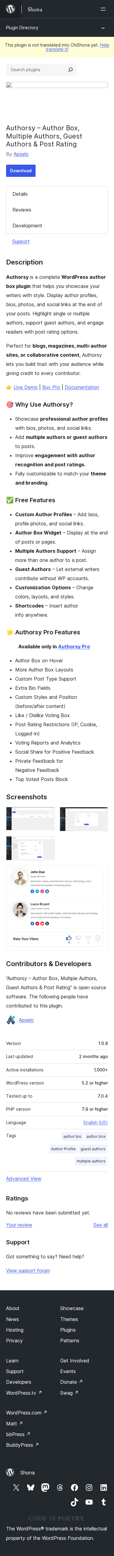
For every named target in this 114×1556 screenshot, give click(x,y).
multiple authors (91, 1161)
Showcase (72, 1308)
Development (27, 226)
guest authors (93, 1149)
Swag (69, 1393)
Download (21, 170)
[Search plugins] (70, 70)
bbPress (18, 1434)
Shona (27, 1473)
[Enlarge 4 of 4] (100, 874)
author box (95, 1136)
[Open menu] (104, 9)
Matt (14, 1424)
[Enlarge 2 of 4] (100, 815)
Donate (71, 1382)
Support (21, 241)
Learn (12, 1361)
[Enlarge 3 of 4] (46, 844)
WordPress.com (26, 1413)
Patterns (69, 1340)
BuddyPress (22, 1445)
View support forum (28, 1270)
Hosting (14, 1330)
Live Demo (26, 387)
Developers (18, 1382)
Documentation (82, 387)
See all (100, 1225)
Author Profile (63, 1149)
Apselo (21, 154)
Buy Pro (51, 387)
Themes (69, 1319)
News (12, 1319)
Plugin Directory (22, 27)
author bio (72, 1136)
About (12, 1308)
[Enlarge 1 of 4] (46, 815)
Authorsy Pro (74, 646)
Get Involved (74, 1361)
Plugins (68, 1330)
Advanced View (23, 1179)
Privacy (14, 1340)
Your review (19, 1225)
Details (20, 194)
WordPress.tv (24, 1393)
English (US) (96, 1122)
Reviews (21, 210)
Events (68, 1371)
